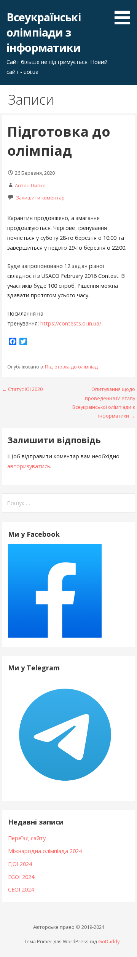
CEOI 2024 (21, 889)
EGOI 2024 (21, 876)
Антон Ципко (30, 185)
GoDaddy (108, 941)
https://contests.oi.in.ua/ (70, 323)
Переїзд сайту (27, 838)
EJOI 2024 (20, 864)
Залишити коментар (40, 197)
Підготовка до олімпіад (71, 367)
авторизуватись (28, 466)
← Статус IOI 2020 (22, 389)
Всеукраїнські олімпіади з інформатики (43, 32)
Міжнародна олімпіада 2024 (45, 851)
